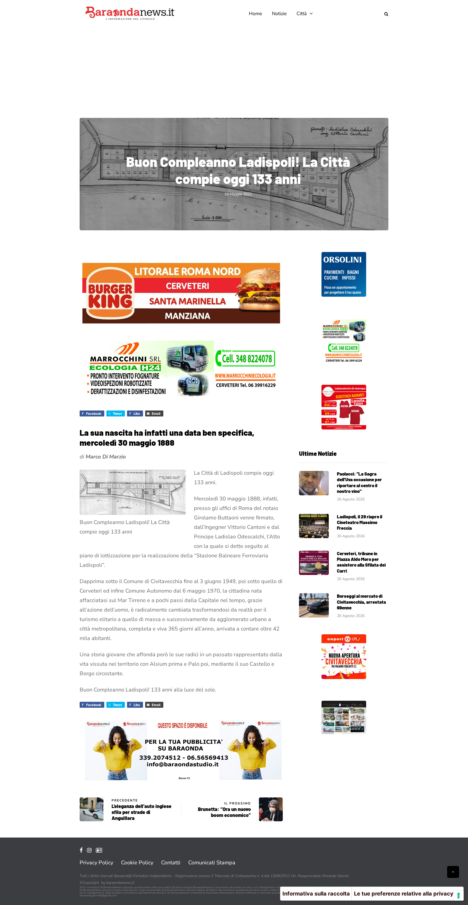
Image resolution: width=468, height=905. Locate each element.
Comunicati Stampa (211, 862)
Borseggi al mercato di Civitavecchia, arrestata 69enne (361, 601)
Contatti (170, 862)
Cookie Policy (137, 862)
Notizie (279, 13)
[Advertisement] (234, 68)
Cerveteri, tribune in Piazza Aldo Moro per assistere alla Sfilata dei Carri (361, 562)
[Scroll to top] (453, 872)
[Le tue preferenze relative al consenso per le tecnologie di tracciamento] (458, 895)
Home (255, 13)
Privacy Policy (96, 862)
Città (302, 13)
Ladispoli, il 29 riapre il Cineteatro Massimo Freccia (359, 522)
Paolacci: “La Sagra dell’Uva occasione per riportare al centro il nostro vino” (359, 482)
